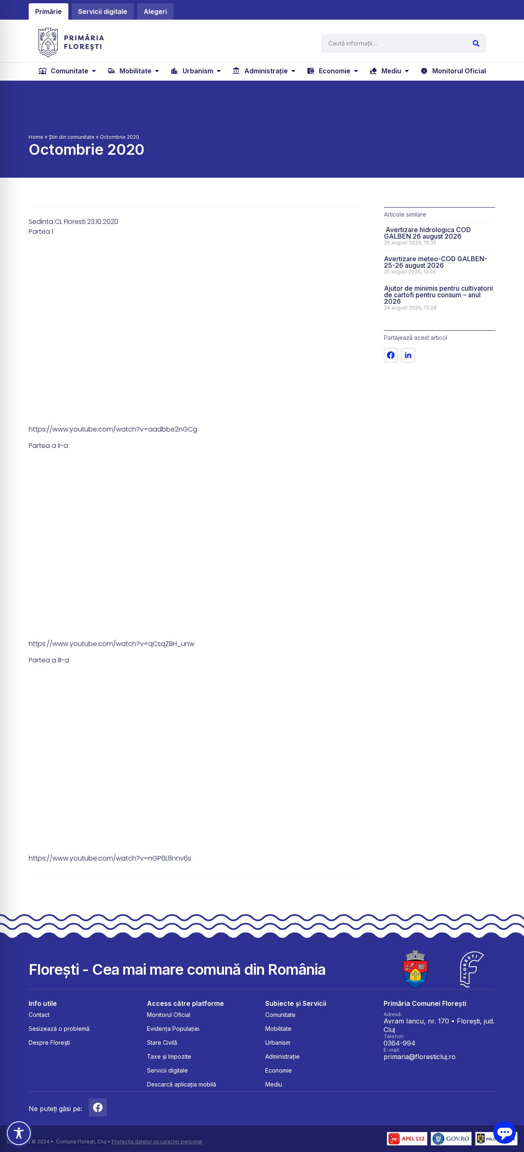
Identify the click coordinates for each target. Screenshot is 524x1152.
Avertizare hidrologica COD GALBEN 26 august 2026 (427, 233)
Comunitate (280, 1014)
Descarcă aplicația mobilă (181, 1084)
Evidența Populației (173, 1028)
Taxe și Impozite (169, 1056)
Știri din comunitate (72, 137)
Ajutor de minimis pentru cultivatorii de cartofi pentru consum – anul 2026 (438, 294)
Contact (39, 1014)
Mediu (273, 1084)
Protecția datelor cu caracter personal (157, 1141)
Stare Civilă (162, 1042)
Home (36, 137)
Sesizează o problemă (59, 1028)
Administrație (282, 1056)
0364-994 (400, 1043)
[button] (68, 71)
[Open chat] (504, 1132)
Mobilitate (278, 1028)
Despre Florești (49, 1042)
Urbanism (277, 1042)
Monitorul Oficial (168, 1014)
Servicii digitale (167, 1070)
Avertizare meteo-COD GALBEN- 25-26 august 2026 (435, 262)
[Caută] (476, 43)
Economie (278, 1070)
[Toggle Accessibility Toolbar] (19, 1133)
